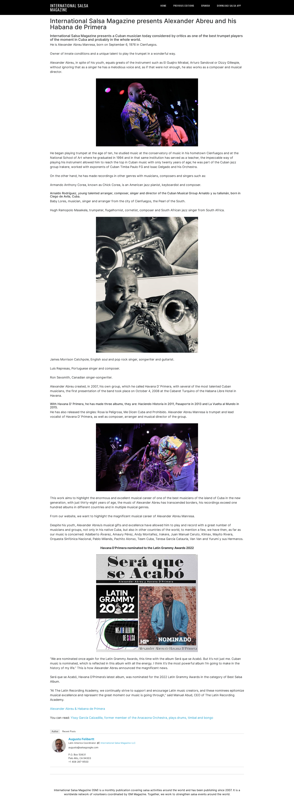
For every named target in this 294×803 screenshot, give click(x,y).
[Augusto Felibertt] (59, 745)
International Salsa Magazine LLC (118, 743)
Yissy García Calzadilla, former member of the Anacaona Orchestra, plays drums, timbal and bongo (142, 717)
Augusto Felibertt (81, 739)
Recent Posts (69, 731)
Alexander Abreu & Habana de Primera (77, 708)
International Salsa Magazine (69, 7)
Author (55, 731)
